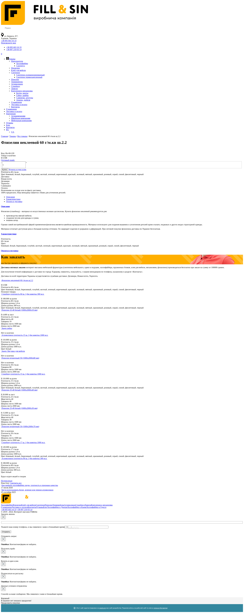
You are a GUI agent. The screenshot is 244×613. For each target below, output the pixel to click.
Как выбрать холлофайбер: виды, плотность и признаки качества (30, 485)
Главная (4, 136)
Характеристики (13, 199)
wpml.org (102, 608)
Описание (10, 197)
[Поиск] (2, 32)
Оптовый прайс (8, 160)
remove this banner (160, 608)
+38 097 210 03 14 (13, 49)
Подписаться (6, 481)
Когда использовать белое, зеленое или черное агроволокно (27, 490)
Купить (4, 170)
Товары (12, 136)
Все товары (22, 136)
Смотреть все (15, 483)
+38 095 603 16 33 (8, 41)
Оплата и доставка (14, 201)
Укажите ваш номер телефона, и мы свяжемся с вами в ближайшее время (33, 527)
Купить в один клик (17, 169)
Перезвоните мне (8, 43)
